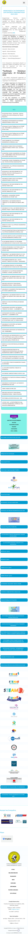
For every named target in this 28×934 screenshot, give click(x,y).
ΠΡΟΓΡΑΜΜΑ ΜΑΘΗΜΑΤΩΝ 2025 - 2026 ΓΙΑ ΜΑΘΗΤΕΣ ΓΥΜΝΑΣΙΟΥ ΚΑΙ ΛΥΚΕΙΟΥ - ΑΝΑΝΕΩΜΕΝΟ (13, 260)
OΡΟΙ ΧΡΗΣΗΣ (13, 893)
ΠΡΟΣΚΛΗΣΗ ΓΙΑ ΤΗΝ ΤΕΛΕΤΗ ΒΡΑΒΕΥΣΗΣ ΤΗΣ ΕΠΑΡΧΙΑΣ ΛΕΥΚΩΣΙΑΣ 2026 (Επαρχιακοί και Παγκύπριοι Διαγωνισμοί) (12, 173)
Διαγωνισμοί (14, 416)
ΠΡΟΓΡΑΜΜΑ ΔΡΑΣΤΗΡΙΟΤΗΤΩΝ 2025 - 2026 (12, 398)
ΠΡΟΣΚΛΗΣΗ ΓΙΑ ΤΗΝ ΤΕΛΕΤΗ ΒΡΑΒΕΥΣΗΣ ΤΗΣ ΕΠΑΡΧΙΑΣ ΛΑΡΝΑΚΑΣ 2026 (12, 219)
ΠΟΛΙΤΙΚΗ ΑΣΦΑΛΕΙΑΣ (13, 890)
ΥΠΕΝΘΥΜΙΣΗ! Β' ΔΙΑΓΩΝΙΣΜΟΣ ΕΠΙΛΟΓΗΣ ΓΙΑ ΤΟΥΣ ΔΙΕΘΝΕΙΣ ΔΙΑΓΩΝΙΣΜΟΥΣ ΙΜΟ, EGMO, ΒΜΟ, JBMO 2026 (13, 278)
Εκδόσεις (14, 422)
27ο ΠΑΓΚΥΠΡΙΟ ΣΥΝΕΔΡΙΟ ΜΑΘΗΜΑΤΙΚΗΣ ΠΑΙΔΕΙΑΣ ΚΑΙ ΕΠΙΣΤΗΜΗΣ (14, 363)
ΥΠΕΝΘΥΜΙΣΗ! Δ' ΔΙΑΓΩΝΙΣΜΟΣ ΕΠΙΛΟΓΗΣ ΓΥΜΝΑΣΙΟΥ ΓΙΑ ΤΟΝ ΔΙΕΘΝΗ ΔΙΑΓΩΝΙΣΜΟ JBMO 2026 (13, 202)
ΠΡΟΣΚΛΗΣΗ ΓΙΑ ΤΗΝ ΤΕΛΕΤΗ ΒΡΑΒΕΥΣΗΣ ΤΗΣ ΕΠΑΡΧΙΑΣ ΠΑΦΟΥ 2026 (12, 184)
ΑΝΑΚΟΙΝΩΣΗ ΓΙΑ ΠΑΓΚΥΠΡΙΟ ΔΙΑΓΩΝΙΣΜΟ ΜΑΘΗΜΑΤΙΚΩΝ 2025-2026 (11, 324)
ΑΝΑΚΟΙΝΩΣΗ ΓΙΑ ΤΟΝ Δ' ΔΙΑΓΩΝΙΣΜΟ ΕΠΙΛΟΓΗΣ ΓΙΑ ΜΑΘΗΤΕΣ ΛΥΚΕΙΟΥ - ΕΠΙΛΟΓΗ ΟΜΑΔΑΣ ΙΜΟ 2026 (14, 208)
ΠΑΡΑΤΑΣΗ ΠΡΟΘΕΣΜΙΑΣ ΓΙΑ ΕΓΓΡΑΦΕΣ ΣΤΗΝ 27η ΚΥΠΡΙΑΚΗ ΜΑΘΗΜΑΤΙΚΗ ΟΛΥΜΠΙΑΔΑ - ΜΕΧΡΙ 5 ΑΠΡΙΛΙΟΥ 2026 (13, 248)
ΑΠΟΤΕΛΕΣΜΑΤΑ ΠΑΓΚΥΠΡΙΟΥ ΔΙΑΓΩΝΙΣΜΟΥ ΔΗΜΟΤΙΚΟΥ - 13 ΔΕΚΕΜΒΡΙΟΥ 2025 (12, 313)
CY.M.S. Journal (14, 430)
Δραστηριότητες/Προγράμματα (14, 420)
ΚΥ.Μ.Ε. (13, 869)
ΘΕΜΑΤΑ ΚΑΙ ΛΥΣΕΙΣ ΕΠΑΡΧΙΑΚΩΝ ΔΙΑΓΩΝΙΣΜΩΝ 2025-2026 (13, 344)
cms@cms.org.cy (15, 909)
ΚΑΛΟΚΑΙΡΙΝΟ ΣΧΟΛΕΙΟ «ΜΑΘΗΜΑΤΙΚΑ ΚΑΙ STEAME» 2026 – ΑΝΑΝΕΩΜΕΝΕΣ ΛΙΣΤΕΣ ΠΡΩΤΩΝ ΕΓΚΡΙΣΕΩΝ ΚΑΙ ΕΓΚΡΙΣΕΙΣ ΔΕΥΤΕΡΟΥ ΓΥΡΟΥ (14, 155)
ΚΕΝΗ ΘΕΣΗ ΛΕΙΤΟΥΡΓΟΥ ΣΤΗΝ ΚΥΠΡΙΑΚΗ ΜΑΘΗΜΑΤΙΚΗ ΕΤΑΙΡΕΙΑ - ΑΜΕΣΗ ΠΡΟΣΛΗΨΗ (12, 284)
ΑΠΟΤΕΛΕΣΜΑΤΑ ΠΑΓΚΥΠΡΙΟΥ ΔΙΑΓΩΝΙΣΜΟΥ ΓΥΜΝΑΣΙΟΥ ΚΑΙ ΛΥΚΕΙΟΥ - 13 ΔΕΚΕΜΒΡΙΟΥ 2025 (13, 308)
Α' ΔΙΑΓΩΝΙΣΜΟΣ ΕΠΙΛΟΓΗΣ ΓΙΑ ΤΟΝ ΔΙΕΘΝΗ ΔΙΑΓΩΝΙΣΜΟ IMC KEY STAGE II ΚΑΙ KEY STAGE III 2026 (14, 266)
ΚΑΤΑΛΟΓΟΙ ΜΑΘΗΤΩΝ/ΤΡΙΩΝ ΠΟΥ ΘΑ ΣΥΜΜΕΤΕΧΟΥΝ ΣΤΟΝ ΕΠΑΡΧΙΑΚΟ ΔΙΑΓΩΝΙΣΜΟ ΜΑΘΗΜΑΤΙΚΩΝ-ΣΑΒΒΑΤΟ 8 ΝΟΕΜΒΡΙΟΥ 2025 (12, 351)
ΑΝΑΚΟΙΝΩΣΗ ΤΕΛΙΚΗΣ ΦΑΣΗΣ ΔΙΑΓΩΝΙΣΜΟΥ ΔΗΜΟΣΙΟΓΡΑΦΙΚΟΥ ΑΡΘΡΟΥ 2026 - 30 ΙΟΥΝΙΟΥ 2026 (13, 147)
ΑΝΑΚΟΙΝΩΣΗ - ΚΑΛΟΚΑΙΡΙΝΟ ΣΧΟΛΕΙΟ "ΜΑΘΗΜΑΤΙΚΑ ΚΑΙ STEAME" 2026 (11, 196)
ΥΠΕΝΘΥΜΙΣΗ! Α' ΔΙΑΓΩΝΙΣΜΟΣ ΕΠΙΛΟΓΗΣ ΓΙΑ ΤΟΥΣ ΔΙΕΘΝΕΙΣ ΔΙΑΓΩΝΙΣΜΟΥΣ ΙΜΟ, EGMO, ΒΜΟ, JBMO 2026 (13, 296)
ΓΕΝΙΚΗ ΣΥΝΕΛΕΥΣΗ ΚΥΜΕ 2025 (9, 388)
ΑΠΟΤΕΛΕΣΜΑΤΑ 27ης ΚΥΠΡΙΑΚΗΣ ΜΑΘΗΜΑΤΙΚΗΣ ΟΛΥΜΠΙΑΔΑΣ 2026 (13, 166)
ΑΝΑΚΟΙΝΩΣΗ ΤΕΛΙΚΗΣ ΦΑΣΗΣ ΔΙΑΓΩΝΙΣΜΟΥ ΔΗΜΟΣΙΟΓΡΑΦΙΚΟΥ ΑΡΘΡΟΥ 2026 (12, 179)
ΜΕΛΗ (13, 879)
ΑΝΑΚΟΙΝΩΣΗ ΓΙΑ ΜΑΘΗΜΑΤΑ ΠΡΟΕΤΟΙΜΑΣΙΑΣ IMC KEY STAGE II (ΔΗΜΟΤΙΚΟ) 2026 (13, 289)
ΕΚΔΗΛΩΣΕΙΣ (13, 876)
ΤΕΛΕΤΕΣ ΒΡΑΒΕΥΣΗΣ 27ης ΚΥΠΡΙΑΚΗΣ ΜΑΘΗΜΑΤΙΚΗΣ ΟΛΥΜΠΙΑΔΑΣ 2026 (10, 141)
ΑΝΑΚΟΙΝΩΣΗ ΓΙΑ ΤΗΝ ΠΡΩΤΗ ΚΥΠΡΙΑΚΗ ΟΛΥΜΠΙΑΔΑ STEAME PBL (14, 378)
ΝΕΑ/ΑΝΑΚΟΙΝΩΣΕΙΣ (13, 873)
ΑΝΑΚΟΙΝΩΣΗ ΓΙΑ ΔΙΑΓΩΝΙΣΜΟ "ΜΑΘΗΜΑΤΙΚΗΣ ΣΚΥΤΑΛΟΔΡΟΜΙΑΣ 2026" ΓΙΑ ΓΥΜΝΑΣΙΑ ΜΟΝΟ (12, 319)
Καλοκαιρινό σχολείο (14, 424)
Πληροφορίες (14, 428)
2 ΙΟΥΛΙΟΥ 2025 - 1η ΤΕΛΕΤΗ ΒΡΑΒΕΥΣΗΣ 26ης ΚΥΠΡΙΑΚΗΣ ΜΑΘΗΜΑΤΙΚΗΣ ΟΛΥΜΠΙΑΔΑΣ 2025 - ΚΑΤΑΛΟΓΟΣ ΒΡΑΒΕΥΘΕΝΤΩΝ (12, 404)
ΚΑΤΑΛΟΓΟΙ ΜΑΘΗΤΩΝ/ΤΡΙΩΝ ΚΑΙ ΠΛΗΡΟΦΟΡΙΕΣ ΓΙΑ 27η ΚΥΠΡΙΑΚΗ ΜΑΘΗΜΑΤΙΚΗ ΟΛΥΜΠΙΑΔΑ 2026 (14, 231)
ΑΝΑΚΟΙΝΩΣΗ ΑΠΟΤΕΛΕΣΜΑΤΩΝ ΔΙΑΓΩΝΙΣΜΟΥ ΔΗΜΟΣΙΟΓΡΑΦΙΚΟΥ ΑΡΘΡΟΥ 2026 (12, 121)
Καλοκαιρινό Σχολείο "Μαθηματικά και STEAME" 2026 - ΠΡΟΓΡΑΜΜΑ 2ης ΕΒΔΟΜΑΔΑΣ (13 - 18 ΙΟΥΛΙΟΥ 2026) (13, 135)
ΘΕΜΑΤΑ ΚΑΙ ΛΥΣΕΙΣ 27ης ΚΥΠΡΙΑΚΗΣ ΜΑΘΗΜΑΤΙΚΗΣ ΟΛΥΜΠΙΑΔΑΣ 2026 (14, 225)
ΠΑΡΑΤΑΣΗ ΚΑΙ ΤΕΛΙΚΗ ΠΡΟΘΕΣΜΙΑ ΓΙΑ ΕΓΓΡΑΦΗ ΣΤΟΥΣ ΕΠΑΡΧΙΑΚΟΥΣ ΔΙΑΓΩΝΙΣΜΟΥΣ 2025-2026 (13, 357)
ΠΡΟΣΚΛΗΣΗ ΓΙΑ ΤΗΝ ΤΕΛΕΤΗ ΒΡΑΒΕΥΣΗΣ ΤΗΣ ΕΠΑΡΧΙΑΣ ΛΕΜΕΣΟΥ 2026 (12, 214)
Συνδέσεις (14, 426)
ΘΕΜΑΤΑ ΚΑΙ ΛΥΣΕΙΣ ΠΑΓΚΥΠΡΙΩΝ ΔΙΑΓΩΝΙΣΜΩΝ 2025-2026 (13, 302)
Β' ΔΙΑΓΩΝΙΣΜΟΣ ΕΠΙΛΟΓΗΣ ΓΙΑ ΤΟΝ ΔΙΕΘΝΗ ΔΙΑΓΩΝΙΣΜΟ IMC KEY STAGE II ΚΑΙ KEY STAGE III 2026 (14, 242)
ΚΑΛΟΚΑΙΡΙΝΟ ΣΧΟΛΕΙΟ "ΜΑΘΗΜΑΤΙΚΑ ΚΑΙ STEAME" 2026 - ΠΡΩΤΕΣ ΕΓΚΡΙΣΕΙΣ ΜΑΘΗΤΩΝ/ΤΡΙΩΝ (13, 161)
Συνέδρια (14, 418)
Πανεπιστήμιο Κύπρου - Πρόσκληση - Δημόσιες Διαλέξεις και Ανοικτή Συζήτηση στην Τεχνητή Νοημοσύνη (12, 115)
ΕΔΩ (14, 32)
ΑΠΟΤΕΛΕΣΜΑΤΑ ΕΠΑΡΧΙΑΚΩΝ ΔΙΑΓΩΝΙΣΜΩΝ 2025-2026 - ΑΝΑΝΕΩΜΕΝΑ (13, 330)
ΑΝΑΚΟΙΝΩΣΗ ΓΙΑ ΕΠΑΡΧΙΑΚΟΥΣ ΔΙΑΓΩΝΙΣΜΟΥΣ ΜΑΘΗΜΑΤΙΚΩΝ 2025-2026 (13, 383)
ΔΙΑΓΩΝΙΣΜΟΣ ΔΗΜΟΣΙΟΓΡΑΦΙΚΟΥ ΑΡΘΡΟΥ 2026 (13, 373)
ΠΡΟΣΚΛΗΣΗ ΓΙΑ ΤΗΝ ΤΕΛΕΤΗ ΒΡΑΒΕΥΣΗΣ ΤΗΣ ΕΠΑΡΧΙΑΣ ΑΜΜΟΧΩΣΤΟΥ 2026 (12, 190)
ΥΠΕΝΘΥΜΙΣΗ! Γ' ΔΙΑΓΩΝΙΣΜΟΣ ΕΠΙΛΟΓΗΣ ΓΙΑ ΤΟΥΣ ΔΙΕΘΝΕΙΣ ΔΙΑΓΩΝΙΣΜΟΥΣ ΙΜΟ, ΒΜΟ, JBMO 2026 (13, 254)
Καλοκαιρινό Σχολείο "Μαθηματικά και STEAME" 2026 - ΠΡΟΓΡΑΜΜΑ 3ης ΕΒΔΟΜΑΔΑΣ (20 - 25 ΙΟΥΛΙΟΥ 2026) (13, 128)
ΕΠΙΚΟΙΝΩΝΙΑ (13, 886)
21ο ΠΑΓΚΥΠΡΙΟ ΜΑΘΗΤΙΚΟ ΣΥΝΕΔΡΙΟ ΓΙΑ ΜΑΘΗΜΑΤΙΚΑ (11, 368)
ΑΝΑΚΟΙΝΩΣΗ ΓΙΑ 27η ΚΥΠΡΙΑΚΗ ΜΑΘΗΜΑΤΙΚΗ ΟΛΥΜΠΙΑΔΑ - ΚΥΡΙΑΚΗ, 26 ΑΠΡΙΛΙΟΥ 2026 (12, 271)
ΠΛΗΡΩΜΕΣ (13, 883)
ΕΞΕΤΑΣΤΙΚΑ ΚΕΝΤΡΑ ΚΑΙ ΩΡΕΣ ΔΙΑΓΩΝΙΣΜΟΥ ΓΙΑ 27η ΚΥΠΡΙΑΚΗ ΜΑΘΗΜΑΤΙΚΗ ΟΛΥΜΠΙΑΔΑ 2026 (14, 236)
